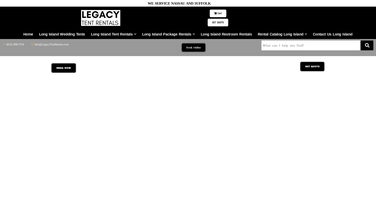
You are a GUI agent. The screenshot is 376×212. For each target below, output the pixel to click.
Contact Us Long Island (332, 34)
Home (28, 34)
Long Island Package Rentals (166, 34)
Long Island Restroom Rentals (226, 34)
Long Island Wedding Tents (62, 34)
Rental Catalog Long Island (280, 34)
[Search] (367, 45)
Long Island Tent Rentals (112, 34)
